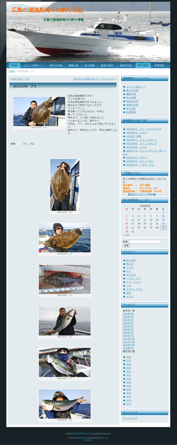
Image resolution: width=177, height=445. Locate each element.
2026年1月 (128, 335)
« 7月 (126, 235)
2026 (128, 357)
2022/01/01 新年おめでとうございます (94, 79)
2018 (128, 386)
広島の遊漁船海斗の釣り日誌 (83, 433)
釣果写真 (131, 112)
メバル (130, 267)
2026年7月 (128, 317)
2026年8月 (128, 314)
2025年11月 (129, 341)
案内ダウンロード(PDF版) (142, 194)
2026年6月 (128, 320)
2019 (128, 382)
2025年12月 (129, 338)
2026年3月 (128, 329)
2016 (128, 393)
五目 (128, 293)
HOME (12, 71)
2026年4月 (128, 326)
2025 (128, 360)
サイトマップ (130, 418)
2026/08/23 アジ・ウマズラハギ (143, 129)
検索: (125, 241)
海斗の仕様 (132, 90)
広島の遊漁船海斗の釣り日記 (48, 10)
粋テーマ (105, 437)
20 (151, 223)
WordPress (82, 437)
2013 (128, 404)
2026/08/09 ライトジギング (141, 143)
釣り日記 (131, 108)
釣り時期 (131, 97)
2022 (128, 371)
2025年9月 (128, 348)
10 (133, 220)
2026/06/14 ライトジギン (140, 161)
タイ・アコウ (133, 282)
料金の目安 (132, 101)
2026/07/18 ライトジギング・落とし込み (144, 152)
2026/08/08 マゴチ (136, 147)
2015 (128, 396)
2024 (128, 364)
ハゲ (128, 285)
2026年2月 (128, 332)
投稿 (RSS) (88, 440)
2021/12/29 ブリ (21, 79)
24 (133, 227)
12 (145, 220)
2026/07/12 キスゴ (136, 157)
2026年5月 (128, 323)
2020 (128, 378)
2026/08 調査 (133, 136)
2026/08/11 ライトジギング (141, 140)
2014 (128, 400)
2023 (128, 368)
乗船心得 (131, 94)
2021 (128, 375)
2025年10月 (129, 345)
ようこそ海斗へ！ (136, 87)
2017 (128, 389)
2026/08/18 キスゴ (136, 132)
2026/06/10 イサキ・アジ (140, 165)
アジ (128, 271)
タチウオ (131, 275)
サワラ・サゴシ (134, 289)
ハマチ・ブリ (133, 278)
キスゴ (130, 296)
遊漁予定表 (132, 105)
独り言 (130, 264)
